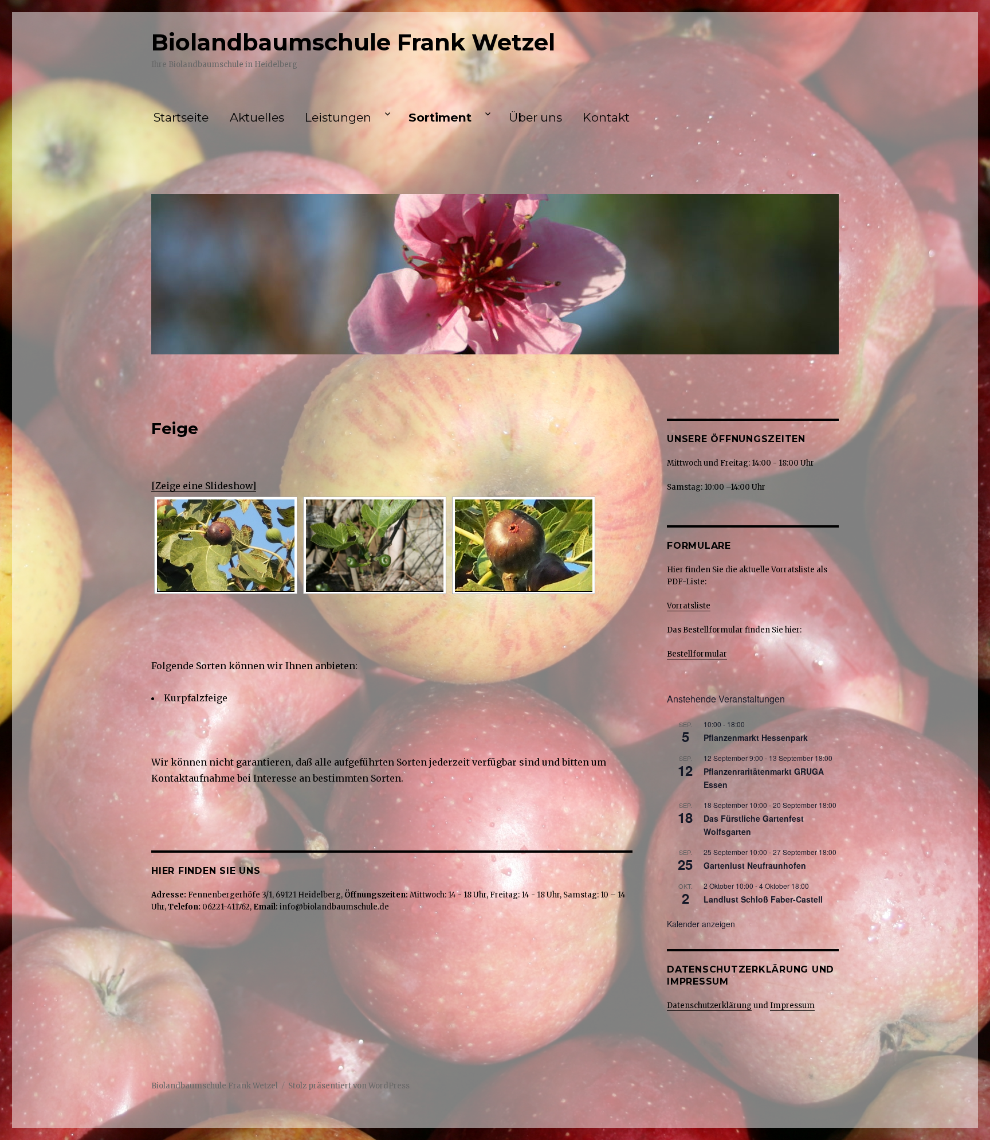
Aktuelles (257, 117)
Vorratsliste (688, 606)
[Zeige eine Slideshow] (203, 485)
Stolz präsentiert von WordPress (349, 1086)
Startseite (181, 117)
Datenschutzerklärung (709, 1005)
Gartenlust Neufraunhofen (755, 865)
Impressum (792, 1005)
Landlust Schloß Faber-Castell (763, 899)
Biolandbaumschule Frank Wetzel (353, 42)
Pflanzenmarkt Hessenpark (756, 737)
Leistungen (338, 117)
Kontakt (606, 117)
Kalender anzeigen (701, 924)
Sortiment (440, 117)
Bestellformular (697, 654)
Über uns (535, 117)
